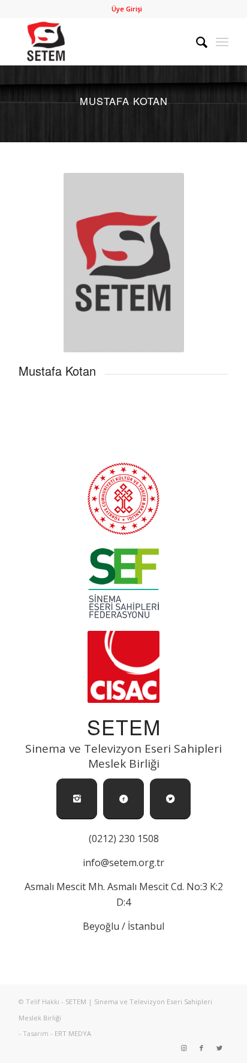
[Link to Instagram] (183, 1048)
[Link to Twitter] (219, 1048)
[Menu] (222, 41)
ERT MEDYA (73, 1033)
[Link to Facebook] (201, 1048)
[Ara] (195, 41)
